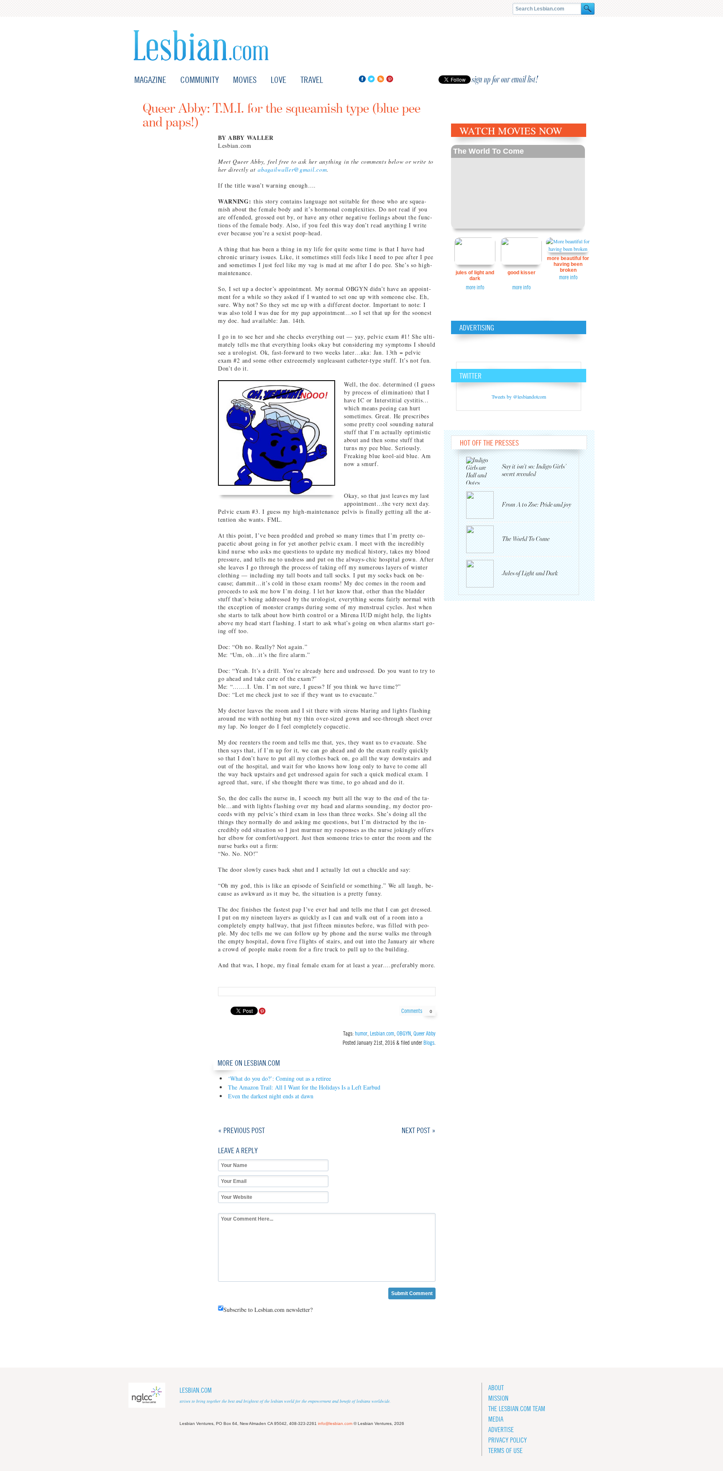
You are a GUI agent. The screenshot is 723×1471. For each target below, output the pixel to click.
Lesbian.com (201, 45)
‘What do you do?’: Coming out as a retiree (279, 1078)
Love (278, 80)
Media (495, 1419)
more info (475, 287)
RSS (380, 78)
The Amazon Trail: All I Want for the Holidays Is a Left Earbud (304, 1087)
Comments (416, 1010)
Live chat (578, 80)
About (496, 1388)
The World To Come (488, 151)
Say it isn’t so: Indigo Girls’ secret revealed (534, 470)
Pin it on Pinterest (262, 1011)
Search (588, 9)
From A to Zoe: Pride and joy (536, 504)
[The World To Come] (484, 539)
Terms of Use (505, 1451)
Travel (311, 80)
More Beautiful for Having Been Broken (568, 264)
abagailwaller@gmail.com (292, 169)
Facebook (362, 78)
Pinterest (389, 78)
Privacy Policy (507, 1440)
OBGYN (404, 1033)
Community (199, 80)
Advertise (501, 1430)
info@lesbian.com (335, 1423)
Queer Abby (424, 1033)
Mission (498, 1398)
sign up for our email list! (505, 80)
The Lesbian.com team (516, 1409)
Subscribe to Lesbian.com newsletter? (268, 1310)
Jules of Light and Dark (475, 275)
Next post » (419, 1130)
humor (361, 1033)
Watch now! (518, 187)
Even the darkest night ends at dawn (270, 1096)
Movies (244, 80)
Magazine (150, 80)
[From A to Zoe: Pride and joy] (484, 505)
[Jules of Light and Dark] (484, 573)
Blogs (428, 1042)
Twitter (371, 78)
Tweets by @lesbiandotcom (519, 396)
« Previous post (241, 1130)
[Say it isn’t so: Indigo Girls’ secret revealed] (484, 470)
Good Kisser (522, 273)
